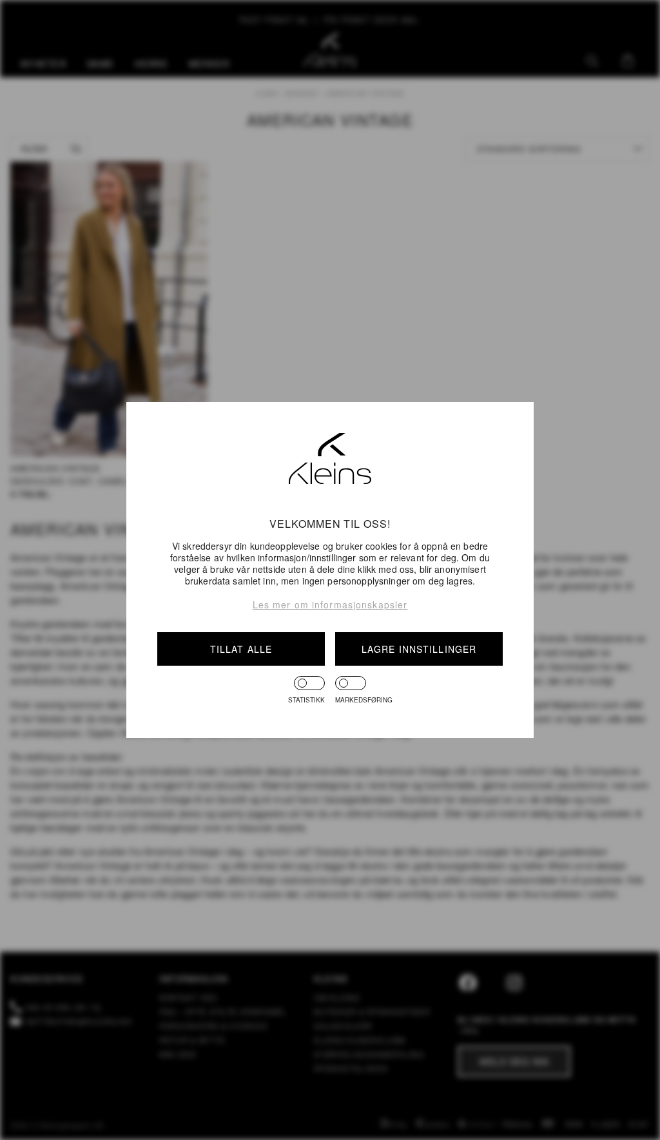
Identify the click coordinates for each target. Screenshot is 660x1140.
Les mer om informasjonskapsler (330, 604)
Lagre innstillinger (419, 648)
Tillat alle (241, 648)
